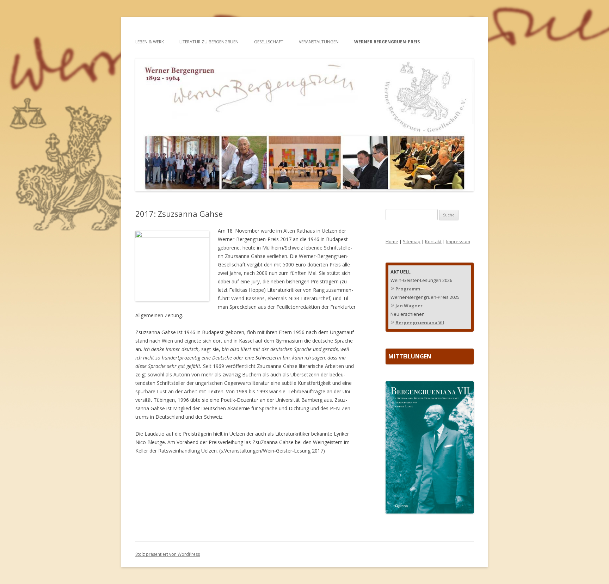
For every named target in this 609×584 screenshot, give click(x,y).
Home (392, 241)
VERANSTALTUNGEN (319, 42)
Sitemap (411, 241)
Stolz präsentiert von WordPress (167, 554)
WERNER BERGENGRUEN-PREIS (387, 42)
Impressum (458, 241)
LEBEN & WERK (149, 42)
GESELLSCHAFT (268, 42)
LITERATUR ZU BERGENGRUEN (209, 42)
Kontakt (433, 241)
